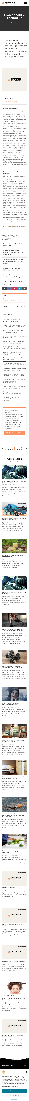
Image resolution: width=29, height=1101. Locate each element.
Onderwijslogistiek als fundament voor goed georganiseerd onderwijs (14, 347)
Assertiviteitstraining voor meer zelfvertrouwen (12, 1036)
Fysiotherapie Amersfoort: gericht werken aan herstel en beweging (13, 374)
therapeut (6, 178)
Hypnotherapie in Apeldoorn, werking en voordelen (11, 703)
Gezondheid (14, 23)
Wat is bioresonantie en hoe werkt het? (14, 244)
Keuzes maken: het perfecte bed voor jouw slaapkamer (13, 777)
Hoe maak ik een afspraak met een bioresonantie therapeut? (14, 276)
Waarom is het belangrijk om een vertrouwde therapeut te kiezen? (14, 261)
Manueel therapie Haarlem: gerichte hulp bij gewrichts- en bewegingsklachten (14, 381)
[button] (26, 1072)
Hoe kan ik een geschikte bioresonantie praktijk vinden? (14, 269)
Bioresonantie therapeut (12, 300)
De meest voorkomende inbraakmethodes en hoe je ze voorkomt (12, 399)
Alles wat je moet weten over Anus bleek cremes (13, 999)
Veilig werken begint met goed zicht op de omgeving (13, 331)
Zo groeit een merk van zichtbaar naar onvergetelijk (13, 358)
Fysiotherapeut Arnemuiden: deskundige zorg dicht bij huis (12, 666)
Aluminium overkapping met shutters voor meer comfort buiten (14, 364)
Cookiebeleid (14, 1099)
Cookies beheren (14, 1095)
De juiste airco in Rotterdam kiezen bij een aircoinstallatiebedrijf (14, 387)
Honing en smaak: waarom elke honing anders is (12, 556)
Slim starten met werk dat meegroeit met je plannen (11, 320)
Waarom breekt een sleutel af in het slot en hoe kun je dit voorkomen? (14, 325)
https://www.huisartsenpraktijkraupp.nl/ (15, 226)
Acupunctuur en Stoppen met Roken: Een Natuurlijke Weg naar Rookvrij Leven (13, 815)
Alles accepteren (14, 1091)
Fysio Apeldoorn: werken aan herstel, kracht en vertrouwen (12, 392)
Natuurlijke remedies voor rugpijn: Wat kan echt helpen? (13, 740)
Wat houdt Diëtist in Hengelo (11, 887)
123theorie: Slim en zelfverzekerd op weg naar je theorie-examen (14, 369)
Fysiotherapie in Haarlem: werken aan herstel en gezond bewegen (13, 630)
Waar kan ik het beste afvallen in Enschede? (13, 925)
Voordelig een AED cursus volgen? (13, 961)
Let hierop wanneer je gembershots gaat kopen (14, 851)
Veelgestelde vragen (11, 101)
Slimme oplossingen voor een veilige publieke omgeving (12, 353)
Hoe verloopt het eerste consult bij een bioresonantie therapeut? (14, 252)
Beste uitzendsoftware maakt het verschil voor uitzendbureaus (14, 342)
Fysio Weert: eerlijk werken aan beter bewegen (14, 593)
